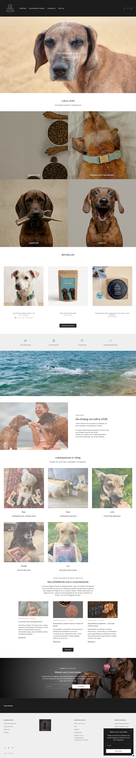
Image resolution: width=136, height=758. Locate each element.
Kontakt (6, 732)
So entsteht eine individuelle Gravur (30, 622)
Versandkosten (8, 726)
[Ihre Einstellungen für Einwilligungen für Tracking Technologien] (133, 755)
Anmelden (81, 686)
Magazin (76, 729)
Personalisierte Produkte (36, 8)
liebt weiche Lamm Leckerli (68, 570)
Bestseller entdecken (68, 325)
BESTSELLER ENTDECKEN (68, 57)
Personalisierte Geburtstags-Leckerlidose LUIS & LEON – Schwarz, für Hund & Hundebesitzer (112, 314)
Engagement (78, 732)
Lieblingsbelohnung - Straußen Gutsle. (24, 516)
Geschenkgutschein (10, 723)
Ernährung (23, 8)
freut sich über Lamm (24, 570)
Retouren (7, 729)
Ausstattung (51, 8)
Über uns (61, 8)
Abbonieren (118, 751)
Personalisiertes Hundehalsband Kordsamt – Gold (23, 313)
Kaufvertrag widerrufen (122, 723)
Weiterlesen (22, 637)
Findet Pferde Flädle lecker (112, 516)
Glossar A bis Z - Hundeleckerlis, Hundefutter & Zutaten (81, 738)
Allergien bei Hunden (92, 620)
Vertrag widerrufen (8, 705)
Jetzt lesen (68, 649)
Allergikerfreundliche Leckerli (59, 620)
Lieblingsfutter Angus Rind (68, 516)
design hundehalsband (23, 618)
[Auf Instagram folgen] (8, 748)
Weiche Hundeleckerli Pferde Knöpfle (68, 313)
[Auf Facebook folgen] (4, 748)
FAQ (75, 726)
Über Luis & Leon (79, 723)
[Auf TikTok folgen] (13, 748)
